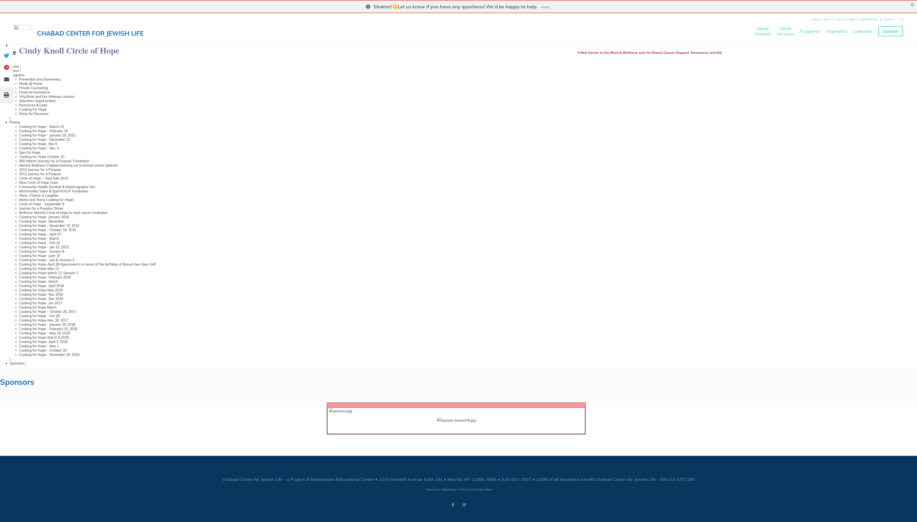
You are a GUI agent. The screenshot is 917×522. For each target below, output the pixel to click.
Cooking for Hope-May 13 (39, 268)
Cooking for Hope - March (39, 238)
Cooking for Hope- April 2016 (41, 286)
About (827, 19)
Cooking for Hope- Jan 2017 (40, 303)
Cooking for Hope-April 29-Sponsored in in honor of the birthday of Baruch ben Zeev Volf (87, 264)
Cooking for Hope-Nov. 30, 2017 (43, 320)
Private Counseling (33, 88)
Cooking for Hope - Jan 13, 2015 (44, 247)
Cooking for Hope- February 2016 (45, 277)
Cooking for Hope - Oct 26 (39, 316)
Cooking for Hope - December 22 (44, 139)
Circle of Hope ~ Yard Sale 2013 (43, 178)
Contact (888, 19)
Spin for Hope (29, 152)
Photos (15, 122)
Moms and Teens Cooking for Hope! (46, 200)
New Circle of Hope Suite (38, 182)
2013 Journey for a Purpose (40, 170)
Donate (890, 31)
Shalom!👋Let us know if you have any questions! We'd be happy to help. (455, 7)
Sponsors (17, 363)
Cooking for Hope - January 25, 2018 (47, 324)
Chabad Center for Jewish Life (90, 33)
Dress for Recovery (33, 114)
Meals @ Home (31, 84)
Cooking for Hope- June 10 (39, 256)
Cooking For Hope (33, 109)
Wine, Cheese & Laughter (39, 195)
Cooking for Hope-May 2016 (41, 290)
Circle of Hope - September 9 (41, 204)
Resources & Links (33, 105)
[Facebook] (452, 504)
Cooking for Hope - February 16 (43, 131)
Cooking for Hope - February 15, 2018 (48, 329)
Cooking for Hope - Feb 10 (39, 243)
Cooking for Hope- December (41, 221)
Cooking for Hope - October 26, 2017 (47, 312)
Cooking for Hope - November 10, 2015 (49, 225)
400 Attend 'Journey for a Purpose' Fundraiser (54, 161)
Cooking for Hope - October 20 (43, 350)
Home (814, 19)
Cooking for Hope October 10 (41, 157)
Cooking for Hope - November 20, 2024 (49, 355)
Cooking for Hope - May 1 (39, 346)
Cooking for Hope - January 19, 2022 (47, 135)
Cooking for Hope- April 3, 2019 (43, 342)
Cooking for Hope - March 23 (41, 127)
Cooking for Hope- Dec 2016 (41, 299)
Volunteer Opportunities (37, 101)
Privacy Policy (483, 489)
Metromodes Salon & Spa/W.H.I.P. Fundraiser (53, 191)
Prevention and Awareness (40, 79)
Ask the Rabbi (846, 19)
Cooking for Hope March (38, 307)
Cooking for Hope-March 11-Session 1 (48, 273)
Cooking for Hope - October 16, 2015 (47, 230)
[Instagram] (464, 504)
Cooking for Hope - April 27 (40, 234)
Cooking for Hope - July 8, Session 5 (46, 260)
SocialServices (785, 31)
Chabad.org (448, 489)
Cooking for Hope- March (38, 281)
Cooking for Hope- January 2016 (44, 217)
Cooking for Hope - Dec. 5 (39, 148)
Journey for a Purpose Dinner (41, 208)
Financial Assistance (34, 92)
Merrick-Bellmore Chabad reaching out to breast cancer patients (68, 165)
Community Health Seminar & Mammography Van (57, 187)
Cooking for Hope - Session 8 (41, 251)
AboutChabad (763, 31)
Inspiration (836, 31)
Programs (810, 31)
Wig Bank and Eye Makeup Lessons (46, 96)
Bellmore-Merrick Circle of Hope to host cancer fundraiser (63, 213)
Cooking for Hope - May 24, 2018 (44, 333)
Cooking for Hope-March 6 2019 (44, 337)
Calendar (862, 31)
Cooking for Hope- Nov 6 (38, 144)
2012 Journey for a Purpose (40, 174)
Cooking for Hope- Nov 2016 (41, 294)
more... (546, 7)
